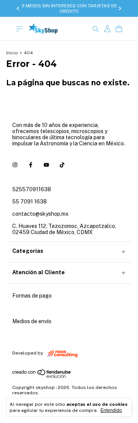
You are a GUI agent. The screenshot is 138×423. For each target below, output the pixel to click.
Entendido (111, 410)
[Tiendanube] (42, 376)
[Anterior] (18, 8)
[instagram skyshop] (15, 165)
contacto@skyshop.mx (40, 214)
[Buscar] (96, 29)
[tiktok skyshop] (62, 165)
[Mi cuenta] (107, 29)
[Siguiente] (120, 8)
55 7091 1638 (29, 201)
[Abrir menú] (19, 29)
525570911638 (31, 189)
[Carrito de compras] (119, 29)
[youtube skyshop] (46, 165)
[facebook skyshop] (30, 165)
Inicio (12, 52)
